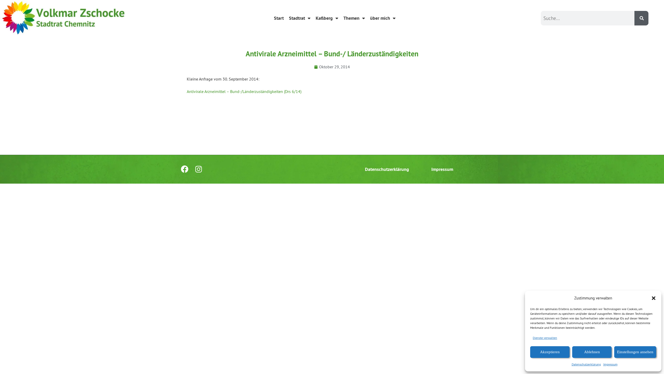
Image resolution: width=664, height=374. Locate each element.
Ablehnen (592, 352)
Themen (351, 18)
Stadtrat (297, 18)
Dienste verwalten (545, 338)
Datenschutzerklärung (586, 364)
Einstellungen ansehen (635, 352)
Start (279, 18)
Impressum (610, 364)
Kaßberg (324, 18)
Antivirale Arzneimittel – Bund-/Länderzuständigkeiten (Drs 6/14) (244, 91)
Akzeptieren (550, 352)
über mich (380, 18)
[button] (653, 298)
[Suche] (641, 18)
